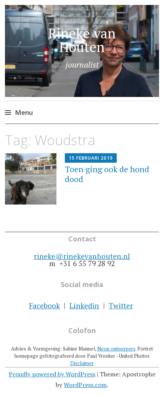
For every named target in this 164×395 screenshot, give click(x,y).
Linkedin (84, 305)
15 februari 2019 (91, 158)
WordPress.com (85, 385)
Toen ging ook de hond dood (107, 174)
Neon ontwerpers (116, 348)
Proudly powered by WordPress (52, 374)
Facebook (44, 305)
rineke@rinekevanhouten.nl (82, 256)
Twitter (121, 305)
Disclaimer (82, 363)
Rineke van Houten (82, 40)
